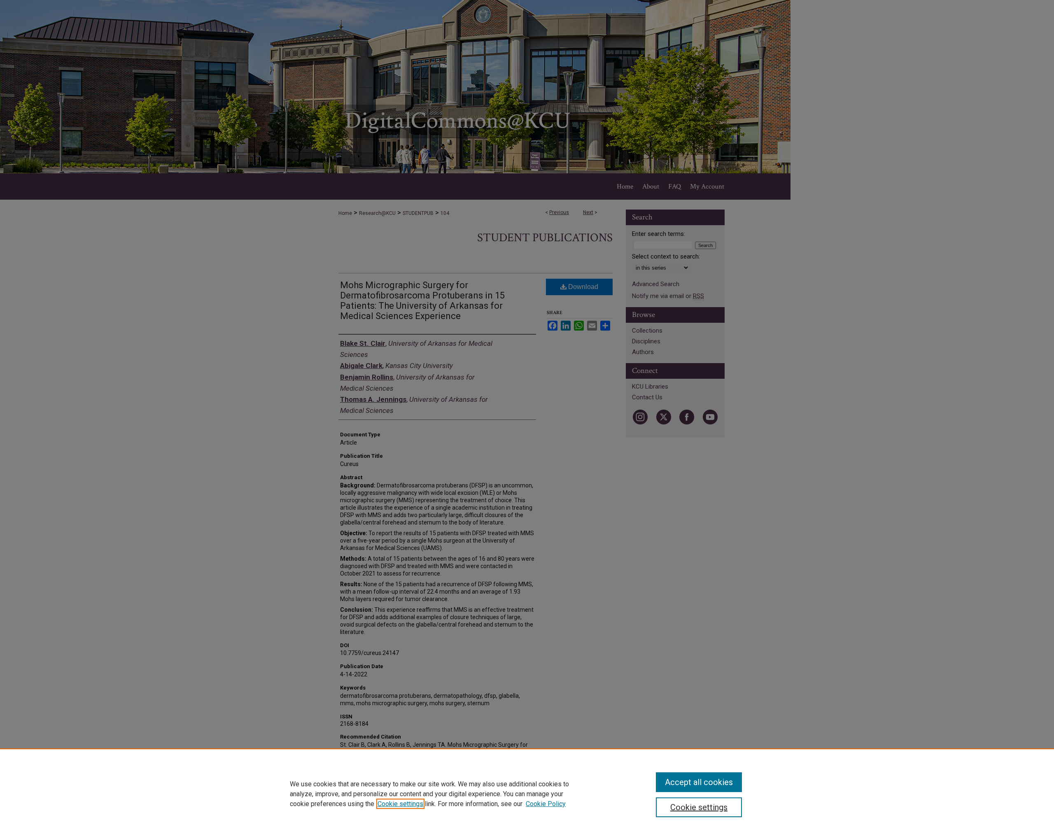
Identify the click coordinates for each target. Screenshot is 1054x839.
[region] (527, 793)
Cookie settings (400, 804)
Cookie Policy (546, 804)
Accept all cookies (699, 782)
